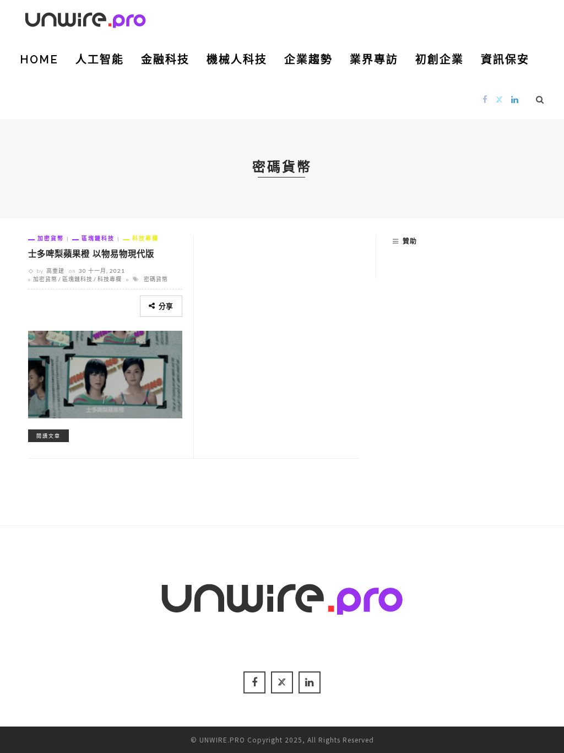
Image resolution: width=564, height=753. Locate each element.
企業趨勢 (308, 59)
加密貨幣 (50, 238)
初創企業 (439, 59)
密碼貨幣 (156, 279)
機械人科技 (237, 59)
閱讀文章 (48, 436)
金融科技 (165, 59)
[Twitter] (499, 99)
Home (39, 59)
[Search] (540, 99)
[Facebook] (485, 99)
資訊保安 (505, 59)
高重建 (55, 270)
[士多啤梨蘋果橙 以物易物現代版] (105, 372)
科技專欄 (145, 238)
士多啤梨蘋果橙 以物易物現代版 (91, 254)
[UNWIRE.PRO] (85, 18)
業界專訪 (374, 59)
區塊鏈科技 (98, 238)
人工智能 (99, 59)
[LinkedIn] (515, 99)
